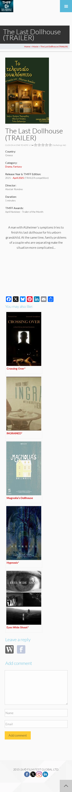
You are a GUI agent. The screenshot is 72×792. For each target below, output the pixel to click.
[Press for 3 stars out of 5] (43, 145)
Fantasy (17, 166)
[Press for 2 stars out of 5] (39, 145)
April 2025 (18, 177)
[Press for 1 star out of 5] (35, 145)
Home (27, 46)
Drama (8, 166)
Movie (35, 46)
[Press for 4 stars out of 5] (46, 145)
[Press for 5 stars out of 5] (50, 145)
